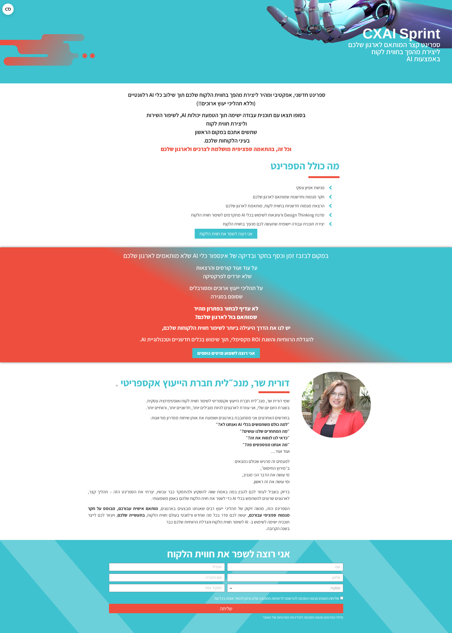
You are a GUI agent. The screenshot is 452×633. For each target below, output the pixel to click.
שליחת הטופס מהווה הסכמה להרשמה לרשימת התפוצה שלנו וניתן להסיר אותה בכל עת (276, 598)
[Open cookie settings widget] (8, 9)
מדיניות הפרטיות (289, 617)
